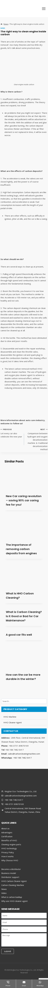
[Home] (1, 24)
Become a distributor (11, 869)
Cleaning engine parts (11, 844)
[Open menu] (44, 8)
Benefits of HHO (9, 840)
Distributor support (10, 877)
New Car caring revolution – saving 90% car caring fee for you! (23, 500)
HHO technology (9, 848)
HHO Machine (9, 716)
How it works (7, 856)
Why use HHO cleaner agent (14, 901)
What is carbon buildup (11, 897)
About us (5, 828)
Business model (8, 873)
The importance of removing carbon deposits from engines (21, 549)
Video (4, 893)
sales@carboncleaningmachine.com (24, 753)
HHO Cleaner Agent (12, 722)
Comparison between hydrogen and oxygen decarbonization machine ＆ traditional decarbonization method (37, 439)
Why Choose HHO (9, 860)
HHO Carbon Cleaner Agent (14, 881)
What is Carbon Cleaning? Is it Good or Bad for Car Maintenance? (24, 616)
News (3, 28)
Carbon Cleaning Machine (12, 885)
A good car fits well (19, 635)
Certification (6, 836)
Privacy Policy (7, 852)
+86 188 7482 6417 (22, 757)
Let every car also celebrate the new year (11, 433)
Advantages (6, 832)
